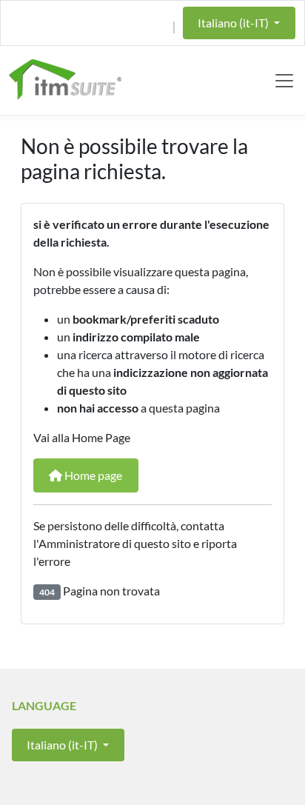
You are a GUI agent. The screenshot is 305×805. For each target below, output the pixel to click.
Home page (92, 475)
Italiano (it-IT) (234, 23)
